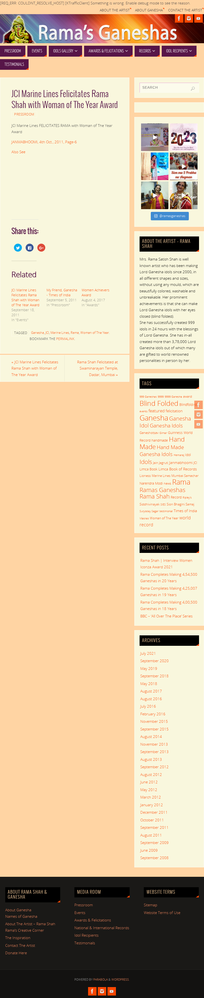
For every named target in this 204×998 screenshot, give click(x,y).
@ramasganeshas (172, 216)
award (187, 396)
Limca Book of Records (177, 468)
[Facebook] (198, 405)
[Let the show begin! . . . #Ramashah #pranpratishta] (155, 166)
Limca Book (148, 469)
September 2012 (154, 766)
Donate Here (16, 952)
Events (79, 912)
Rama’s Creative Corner (24, 930)
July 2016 (148, 706)
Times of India (185, 510)
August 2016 (151, 698)
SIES (163, 504)
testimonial (166, 511)
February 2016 (152, 713)
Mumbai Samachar (185, 475)
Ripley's (187, 497)
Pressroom (24, 114)
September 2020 (154, 660)
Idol (188, 454)
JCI (47, 332)
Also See (18, 151)
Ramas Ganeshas (162, 490)
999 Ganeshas (148, 396)
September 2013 (154, 751)
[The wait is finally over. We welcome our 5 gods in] (184, 166)
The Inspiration (17, 937)
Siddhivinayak (149, 504)
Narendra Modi (151, 483)
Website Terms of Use (162, 912)
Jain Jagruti (160, 463)
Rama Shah (155, 496)
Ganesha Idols (166, 425)
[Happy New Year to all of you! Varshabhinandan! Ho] (184, 195)
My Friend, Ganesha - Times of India (62, 292)
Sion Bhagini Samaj (180, 504)
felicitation (174, 410)
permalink (65, 339)
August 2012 (151, 774)
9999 (161, 396)
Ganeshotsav (149, 432)
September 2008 (154, 857)
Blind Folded (159, 403)
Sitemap (150, 904)
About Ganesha (149, 10)
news (167, 483)
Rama (75, 332)
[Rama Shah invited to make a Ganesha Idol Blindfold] (155, 137)
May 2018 (148, 683)
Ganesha (37, 332)
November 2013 (154, 744)
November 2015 (154, 721)
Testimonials (84, 942)
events (144, 411)
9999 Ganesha (173, 396)
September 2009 (154, 842)
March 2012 (150, 797)
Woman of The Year (94, 332)
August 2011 (151, 835)
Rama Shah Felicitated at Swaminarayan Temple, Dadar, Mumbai (97, 368)
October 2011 (152, 819)
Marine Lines (60, 332)
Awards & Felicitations (92, 920)
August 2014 (151, 736)
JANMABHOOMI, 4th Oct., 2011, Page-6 (44, 141)
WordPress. (120, 979)
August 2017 (151, 691)
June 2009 (149, 850)
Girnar (163, 433)
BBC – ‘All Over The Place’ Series (166, 616)
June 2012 (149, 781)
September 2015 (154, 729)
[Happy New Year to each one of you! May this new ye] (184, 137)
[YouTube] (198, 424)
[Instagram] (198, 414)
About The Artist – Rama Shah (30, 923)
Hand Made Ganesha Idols (162, 450)
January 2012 (151, 804)
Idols (146, 462)
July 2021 (148, 653)
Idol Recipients (86, 935)
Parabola (100, 979)
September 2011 (154, 827)
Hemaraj (179, 455)
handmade (160, 440)
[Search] (192, 88)
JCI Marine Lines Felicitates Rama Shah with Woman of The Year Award (25, 297)
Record (176, 497)
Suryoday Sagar (149, 511)
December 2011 (154, 812)
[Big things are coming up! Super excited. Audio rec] (155, 195)
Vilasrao (144, 518)
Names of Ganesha (21, 916)
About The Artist (115, 10)
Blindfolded (188, 404)
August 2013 (151, 759)
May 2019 (148, 668)
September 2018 (154, 675)
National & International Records (101, 927)
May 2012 (148, 789)
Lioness (145, 475)
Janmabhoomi (181, 462)
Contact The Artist (185, 10)
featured (157, 411)
